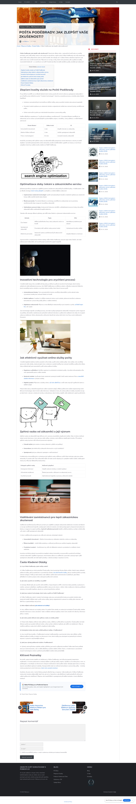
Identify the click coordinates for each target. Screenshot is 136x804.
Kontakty (89, 776)
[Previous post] (20, 707)
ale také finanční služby (60, 572)
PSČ (36, 2)
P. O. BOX (27, 2)
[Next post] (85, 707)
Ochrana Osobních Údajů (109, 792)
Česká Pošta (25, 27)
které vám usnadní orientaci (49, 668)
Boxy (57, 770)
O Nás (60, 2)
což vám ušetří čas (54, 382)
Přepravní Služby (38, 27)
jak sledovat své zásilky (42, 605)
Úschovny (43, 2)
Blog (88, 770)
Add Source (127, 800)
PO (55, 770)
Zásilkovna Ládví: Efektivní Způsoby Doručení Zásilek (68, 708)
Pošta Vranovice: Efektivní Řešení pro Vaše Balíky (38, 708)
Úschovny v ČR (58, 779)
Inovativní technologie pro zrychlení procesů (33, 74)
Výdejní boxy (52, 2)
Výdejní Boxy (57, 782)
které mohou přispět (37, 191)
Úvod (19, 2)
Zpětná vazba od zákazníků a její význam (32, 78)
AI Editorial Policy (68, 801)
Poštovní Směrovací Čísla (61, 776)
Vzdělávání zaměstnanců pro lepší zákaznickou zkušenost (37, 81)
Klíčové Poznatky (25, 85)
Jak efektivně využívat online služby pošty (32, 76)
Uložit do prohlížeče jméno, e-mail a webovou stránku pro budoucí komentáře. (44, 752)
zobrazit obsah (41, 66)
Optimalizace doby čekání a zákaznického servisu (34, 72)
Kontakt (68, 2)
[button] (117, 2)
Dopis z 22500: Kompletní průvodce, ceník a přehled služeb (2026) (100, 66)
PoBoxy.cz (26, 41)
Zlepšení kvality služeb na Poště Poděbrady (33, 70)
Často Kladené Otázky (27, 83)
